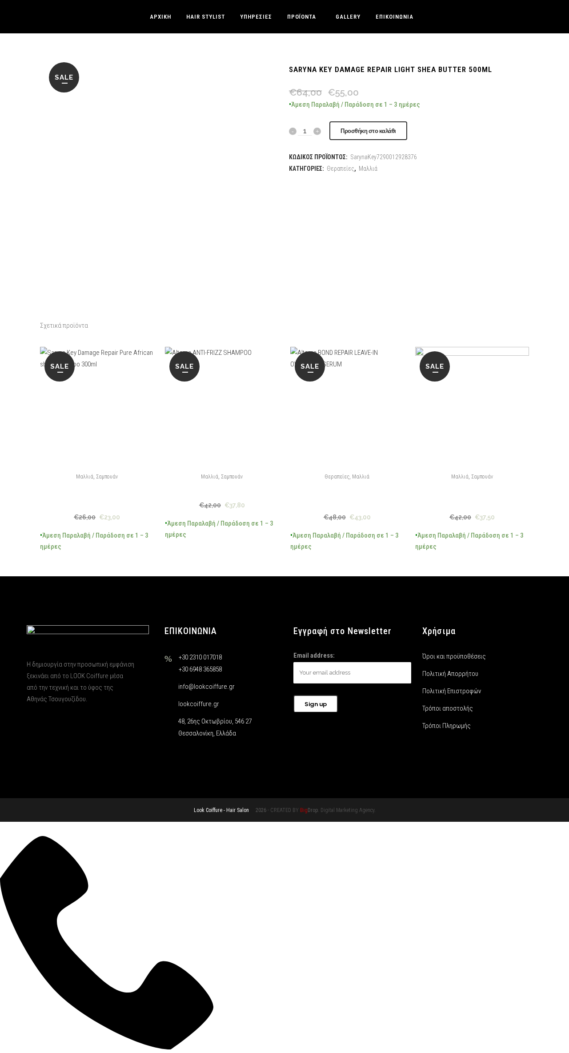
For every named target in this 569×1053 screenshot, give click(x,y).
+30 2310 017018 (200, 657)
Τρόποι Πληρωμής (446, 726)
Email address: (314, 655)
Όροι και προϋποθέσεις (454, 656)
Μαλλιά (84, 477)
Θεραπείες (337, 477)
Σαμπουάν (107, 477)
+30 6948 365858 (200, 669)
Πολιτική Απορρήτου (450, 674)
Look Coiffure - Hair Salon (221, 810)
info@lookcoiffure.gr (206, 687)
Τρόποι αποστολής (447, 708)
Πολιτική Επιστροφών (451, 691)
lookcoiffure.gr (198, 704)
